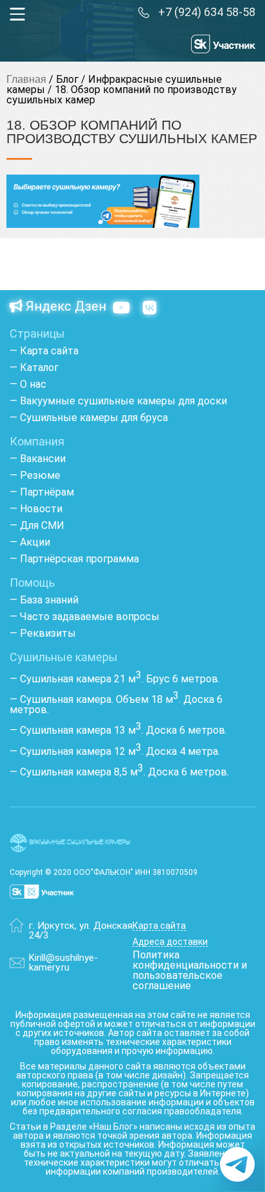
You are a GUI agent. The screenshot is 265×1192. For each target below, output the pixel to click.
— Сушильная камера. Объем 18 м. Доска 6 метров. (116, 704)
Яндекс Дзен (64, 307)
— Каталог (34, 367)
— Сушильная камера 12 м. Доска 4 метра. (115, 751)
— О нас (28, 384)
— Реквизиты (43, 633)
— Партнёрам (42, 492)
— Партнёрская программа (74, 559)
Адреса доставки (170, 942)
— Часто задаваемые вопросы (85, 616)
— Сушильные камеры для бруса (89, 417)
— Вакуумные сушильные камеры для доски (118, 401)
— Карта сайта (44, 351)
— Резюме (35, 475)
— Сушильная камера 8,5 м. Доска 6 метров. (119, 772)
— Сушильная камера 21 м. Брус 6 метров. (115, 679)
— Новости (36, 509)
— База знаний (44, 600)
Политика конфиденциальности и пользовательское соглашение (189, 970)
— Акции (30, 542)
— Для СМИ (37, 525)
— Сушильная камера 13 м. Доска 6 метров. (118, 730)
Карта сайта (159, 926)
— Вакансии (38, 459)
